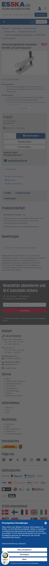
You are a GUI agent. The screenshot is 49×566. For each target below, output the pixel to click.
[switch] (5, 562)
